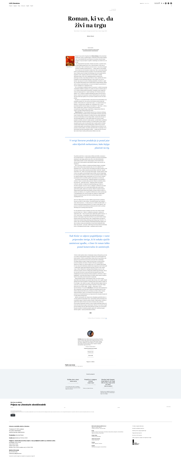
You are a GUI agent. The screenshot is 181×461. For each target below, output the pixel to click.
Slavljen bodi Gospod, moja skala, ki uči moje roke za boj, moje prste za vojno (108, 382)
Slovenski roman (95, 50)
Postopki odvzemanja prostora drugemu (90, 348)
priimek (119, 407)
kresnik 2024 (90, 49)
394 (106, 318)
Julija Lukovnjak (102, 428)
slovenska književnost (87, 50)
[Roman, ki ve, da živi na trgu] (70, 62)
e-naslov (12, 407)
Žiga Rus (100, 427)
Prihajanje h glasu (90, 351)
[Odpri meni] (171, 5)
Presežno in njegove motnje (90, 380)
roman (97, 49)
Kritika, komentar (113, 10)
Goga (83, 49)
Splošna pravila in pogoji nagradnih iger (139, 430)
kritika (94, 49)
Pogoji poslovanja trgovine (137, 432)
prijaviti (75, 366)
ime (64, 407)
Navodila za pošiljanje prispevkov (138, 428)
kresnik (86, 49)
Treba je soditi (90, 355)
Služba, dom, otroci (73, 379)
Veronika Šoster (98, 436)
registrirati (81, 366)
